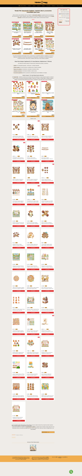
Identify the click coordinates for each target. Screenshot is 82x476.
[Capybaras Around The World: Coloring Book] (48, 105)
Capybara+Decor (18, 116)
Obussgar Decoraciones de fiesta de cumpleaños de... (27, 32)
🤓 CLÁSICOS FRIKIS (22, 5)
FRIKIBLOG (53, 5)
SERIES (43, 5)
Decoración (13, 437)
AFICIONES (48, 5)
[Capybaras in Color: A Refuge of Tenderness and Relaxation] (33, 105)
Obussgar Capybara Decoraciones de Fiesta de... (39, 32)
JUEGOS (38, 5)
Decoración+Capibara (16, 36)
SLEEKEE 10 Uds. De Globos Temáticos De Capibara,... (16, 49)
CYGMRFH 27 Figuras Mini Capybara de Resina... (18, 93)
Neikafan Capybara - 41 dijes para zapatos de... (50, 49)
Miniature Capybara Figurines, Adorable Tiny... (48, 93)
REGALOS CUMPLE (60, 5)
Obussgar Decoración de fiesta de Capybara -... (16, 32)
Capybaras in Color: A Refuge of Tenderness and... (33, 112)
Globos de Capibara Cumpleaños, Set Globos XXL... (49, 32)
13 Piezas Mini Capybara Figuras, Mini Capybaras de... (33, 93)
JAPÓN (34, 5)
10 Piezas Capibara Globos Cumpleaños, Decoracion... (39, 49)
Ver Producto (19, 139)
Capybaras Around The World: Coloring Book (48, 112)
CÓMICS (29, 5)
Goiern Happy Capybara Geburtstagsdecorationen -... (28, 49)
